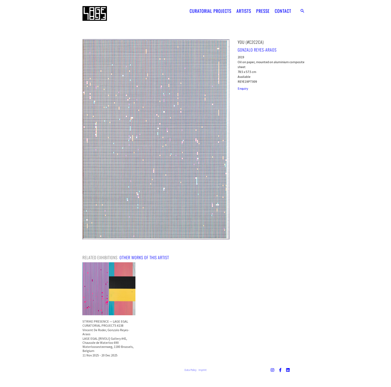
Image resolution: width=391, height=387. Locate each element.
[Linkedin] (288, 370)
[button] (302, 10)
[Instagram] (272, 370)
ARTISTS (243, 11)
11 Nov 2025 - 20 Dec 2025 (100, 355)
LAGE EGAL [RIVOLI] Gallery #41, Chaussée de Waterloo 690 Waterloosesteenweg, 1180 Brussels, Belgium (108, 344)
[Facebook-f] (280, 370)
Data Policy (191, 370)
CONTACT (283, 11)
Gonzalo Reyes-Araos (257, 50)
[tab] (100, 257)
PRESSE (263, 11)
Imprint (202, 370)
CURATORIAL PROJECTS (210, 11)
